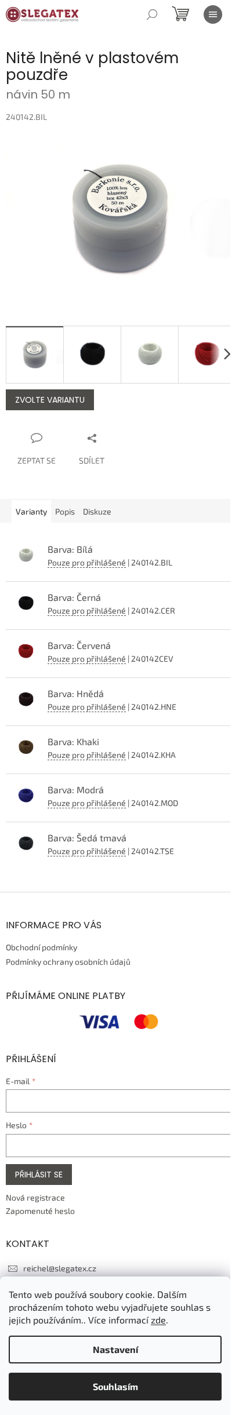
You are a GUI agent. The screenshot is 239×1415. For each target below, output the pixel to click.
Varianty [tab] (31, 511)
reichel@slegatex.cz (59, 1268)
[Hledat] (152, 14)
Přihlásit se (39, 1174)
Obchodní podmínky (41, 947)
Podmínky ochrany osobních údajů (68, 962)
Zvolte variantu (50, 400)
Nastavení (115, 1349)
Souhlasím (115, 1386)
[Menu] (212, 14)
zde (158, 1319)
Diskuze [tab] (97, 511)
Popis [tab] (65, 511)
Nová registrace (35, 1197)
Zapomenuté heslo (40, 1211)
